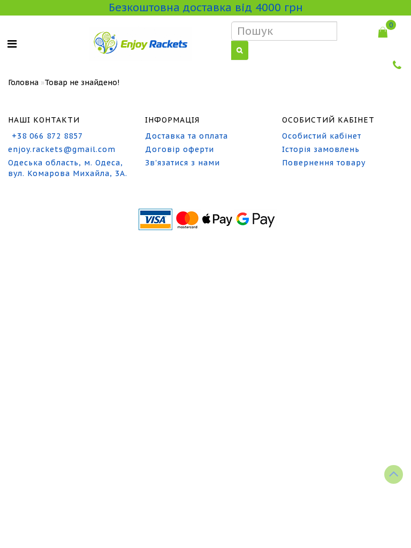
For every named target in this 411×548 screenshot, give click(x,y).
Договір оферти (179, 149)
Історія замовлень (321, 149)
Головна (23, 82)
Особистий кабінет (321, 136)
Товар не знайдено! (81, 82)
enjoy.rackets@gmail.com (62, 149)
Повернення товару (324, 163)
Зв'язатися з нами (182, 163)
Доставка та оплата (186, 136)
